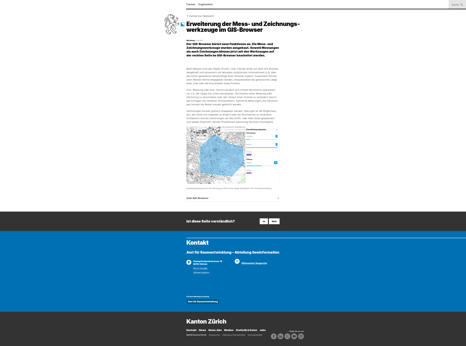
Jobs (263, 330)
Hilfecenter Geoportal (254, 263)
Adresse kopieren (201, 272)
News (202, 330)
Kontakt (191, 330)
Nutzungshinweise (255, 335)
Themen (190, 4)
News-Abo (215, 330)
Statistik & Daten (246, 330)
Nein (274, 221)
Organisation (205, 4)
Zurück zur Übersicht (201, 16)
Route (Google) (200, 268)
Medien (228, 330)
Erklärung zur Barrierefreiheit (233, 335)
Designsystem (214, 335)
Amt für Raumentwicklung (203, 301)
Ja (264, 221)
